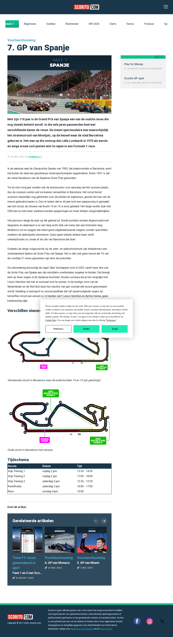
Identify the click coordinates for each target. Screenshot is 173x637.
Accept (115, 329)
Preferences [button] (111, 320)
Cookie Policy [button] (50, 320)
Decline (86, 329)
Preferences (58, 329)
